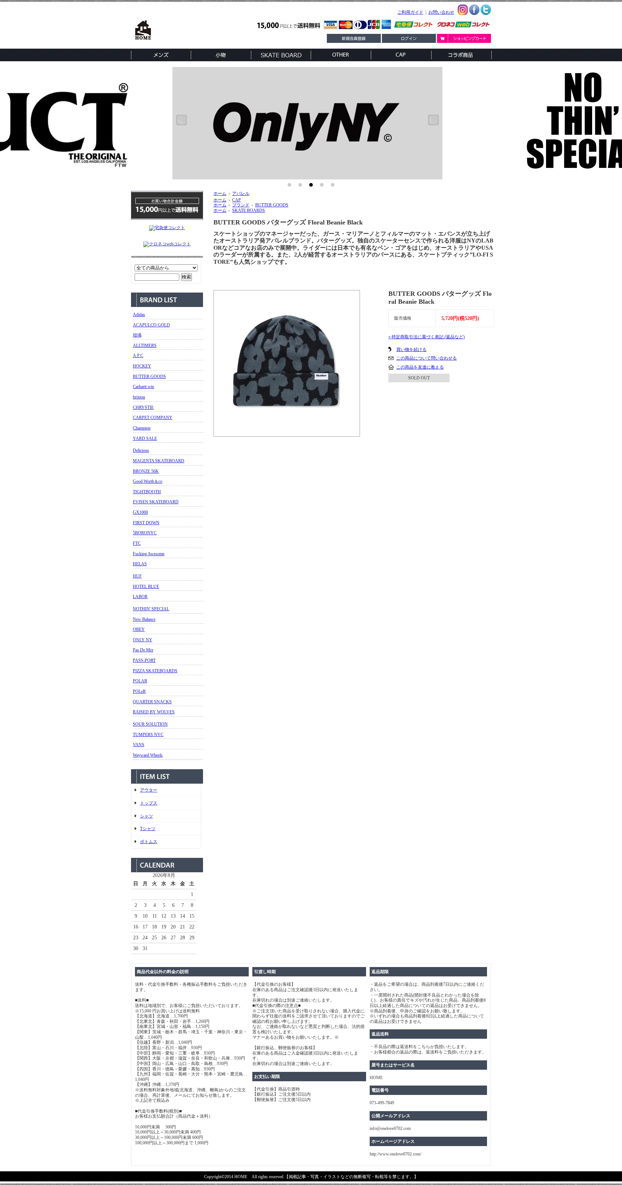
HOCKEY (142, 366)
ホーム (219, 193)
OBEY (139, 629)
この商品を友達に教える (420, 367)
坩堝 (137, 335)
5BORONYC (145, 532)
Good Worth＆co (147, 481)
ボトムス (148, 841)
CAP (236, 199)
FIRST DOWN (146, 522)
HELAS (140, 563)
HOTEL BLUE (146, 586)
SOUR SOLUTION (150, 724)
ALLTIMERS (145, 345)
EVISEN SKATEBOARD (156, 501)
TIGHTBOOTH (147, 491)
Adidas (139, 314)
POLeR (139, 691)
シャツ (146, 816)
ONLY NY (142, 639)
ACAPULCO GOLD (151, 325)
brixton (139, 397)
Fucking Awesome (148, 553)
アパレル (240, 193)
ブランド (240, 205)
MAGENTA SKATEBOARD (158, 460)
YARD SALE (145, 438)
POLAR (140, 680)
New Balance (144, 619)
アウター (148, 790)
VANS (138, 744)
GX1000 (140, 512)
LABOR (140, 596)
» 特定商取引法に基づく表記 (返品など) (426, 336)
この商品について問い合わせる (426, 358)
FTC (137, 543)
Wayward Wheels (148, 755)
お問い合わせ (441, 12)
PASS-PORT (144, 660)
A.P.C (138, 355)
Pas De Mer (143, 649)
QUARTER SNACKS (152, 701)
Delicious (141, 450)
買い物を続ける (411, 349)
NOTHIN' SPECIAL (151, 608)
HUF (137, 576)
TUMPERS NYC (148, 734)
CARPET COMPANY (152, 417)
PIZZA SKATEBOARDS (155, 670)
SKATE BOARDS (248, 210)
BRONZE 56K (146, 471)
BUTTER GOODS (149, 376)
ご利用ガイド (410, 12)
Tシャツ (148, 828)
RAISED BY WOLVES (154, 711)
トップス (148, 803)
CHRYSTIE (143, 407)
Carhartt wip (143, 386)
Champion (141, 428)
